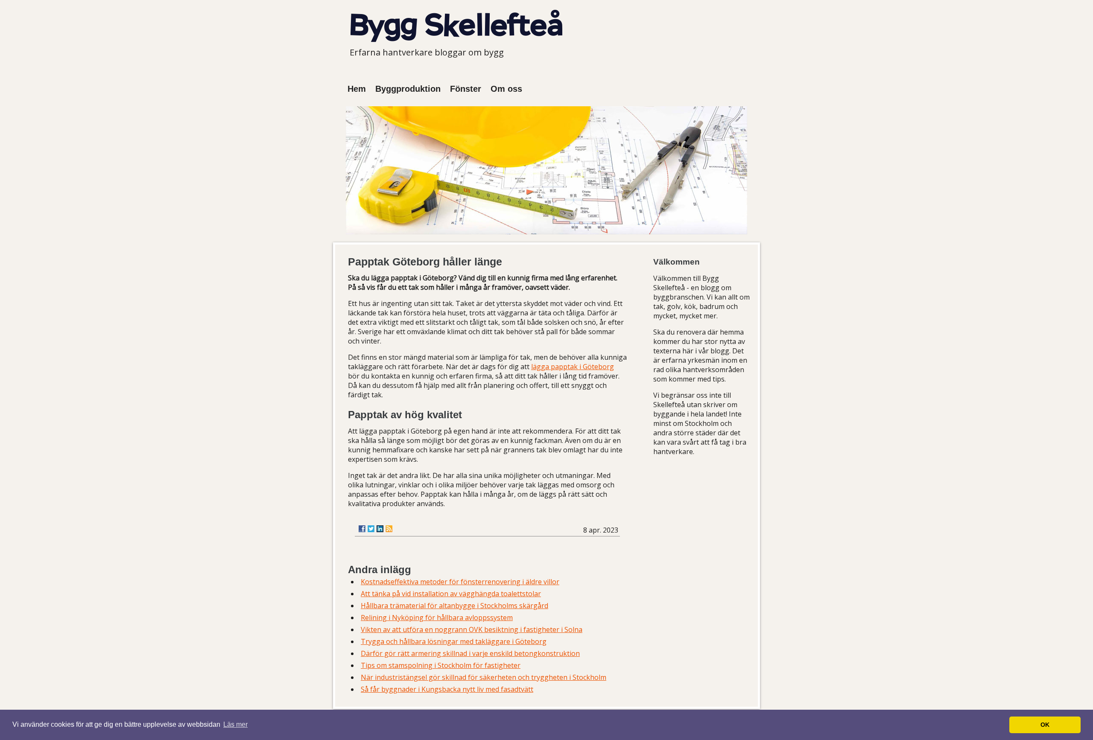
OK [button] (1044, 724)
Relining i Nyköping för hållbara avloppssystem (437, 617)
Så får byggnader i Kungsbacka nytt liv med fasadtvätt (447, 689)
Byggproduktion (408, 88)
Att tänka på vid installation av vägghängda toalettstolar (451, 593)
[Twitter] (371, 528)
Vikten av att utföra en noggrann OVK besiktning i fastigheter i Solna (471, 629)
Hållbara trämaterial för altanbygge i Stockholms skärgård (454, 605)
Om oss (506, 88)
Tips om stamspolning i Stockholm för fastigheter (440, 665)
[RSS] (389, 528)
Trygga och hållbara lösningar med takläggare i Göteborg (453, 641)
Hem (357, 88)
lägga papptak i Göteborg (572, 366)
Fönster (465, 88)
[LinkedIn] (380, 528)
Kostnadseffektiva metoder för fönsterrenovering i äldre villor (460, 581)
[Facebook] (362, 528)
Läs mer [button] (235, 724)
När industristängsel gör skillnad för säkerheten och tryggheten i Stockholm (483, 677)
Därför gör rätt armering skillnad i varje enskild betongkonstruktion (470, 653)
